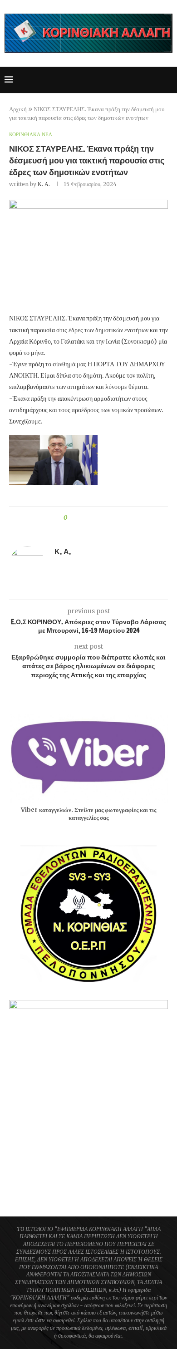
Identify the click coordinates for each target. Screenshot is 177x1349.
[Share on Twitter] (90, 518)
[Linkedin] (135, 80)
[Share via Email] (107, 518)
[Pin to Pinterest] (99, 518)
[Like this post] (71, 518)
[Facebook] (97, 80)
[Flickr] (145, 80)
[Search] (167, 80)
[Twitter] (107, 80)
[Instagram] (116, 80)
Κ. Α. (44, 184)
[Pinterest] (126, 80)
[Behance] (154, 80)
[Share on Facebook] (81, 518)
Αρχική (18, 109)
